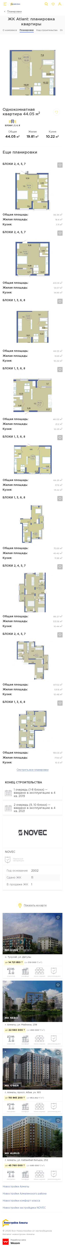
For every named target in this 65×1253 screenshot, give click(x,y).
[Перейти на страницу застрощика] (32, 845)
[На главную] (15, 4)
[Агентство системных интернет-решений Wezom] (14, 1242)
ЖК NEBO (11, 1018)
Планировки (14, 12)
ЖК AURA (11, 950)
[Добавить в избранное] (56, 112)
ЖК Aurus (12, 1153)
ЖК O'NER (12, 1086)
